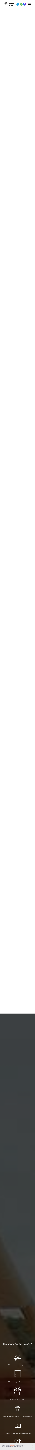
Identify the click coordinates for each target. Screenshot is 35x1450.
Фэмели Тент (11, 504)
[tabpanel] (17, 398)
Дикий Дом (11, 4)
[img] (24, 4)
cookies (12, 1445)
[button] (17, 34)
